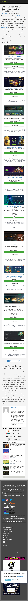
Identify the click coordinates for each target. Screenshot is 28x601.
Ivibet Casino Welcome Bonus (14, 276)
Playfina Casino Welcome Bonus (14, 177)
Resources (5, 554)
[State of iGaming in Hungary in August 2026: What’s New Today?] (6, 462)
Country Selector (6, 547)
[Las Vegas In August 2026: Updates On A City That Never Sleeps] (6, 473)
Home (3, 13)
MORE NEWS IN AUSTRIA (14, 476)
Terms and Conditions (7, 531)
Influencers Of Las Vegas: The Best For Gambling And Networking (17, 445)
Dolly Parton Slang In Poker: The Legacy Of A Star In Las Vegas (17, 456)
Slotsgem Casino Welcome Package (14, 88)
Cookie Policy (5, 535)
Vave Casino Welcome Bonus (14, 206)
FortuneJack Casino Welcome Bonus (14, 305)
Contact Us (5, 537)
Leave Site (15, 579)
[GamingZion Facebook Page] (3, 499)
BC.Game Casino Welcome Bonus (14, 56)
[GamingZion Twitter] (10, 499)
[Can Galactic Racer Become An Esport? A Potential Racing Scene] (6, 467)
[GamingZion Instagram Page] (7, 499)
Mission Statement (7, 529)
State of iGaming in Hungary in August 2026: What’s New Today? (17, 461)
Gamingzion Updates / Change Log (10, 552)
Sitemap (4, 549)
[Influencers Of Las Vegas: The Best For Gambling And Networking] (6, 445)
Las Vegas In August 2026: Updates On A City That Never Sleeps (17, 472)
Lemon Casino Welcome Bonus (14, 117)
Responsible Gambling (7, 539)
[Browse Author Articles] (6, 409)
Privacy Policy (6, 533)
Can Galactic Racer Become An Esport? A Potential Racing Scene (17, 467)
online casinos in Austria (12, 374)
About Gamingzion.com (8, 527)
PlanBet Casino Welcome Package (14, 342)
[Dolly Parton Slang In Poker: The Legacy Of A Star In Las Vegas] (6, 456)
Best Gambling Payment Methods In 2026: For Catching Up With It (16, 450)
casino (6, 13)
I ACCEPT (8, 579)
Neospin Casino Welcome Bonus (14, 147)
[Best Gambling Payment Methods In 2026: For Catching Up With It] (6, 451)
